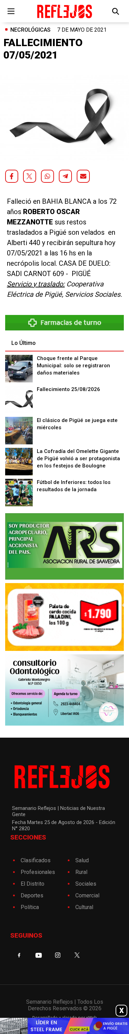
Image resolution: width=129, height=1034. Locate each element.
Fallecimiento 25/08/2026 (68, 389)
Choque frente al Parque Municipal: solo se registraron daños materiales (73, 365)
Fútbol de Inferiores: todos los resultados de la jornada (73, 486)
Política (30, 907)
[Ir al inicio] (64, 11)
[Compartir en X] (29, 176)
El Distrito (32, 883)
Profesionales (38, 872)
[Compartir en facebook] (11, 176)
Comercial (87, 895)
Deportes (32, 895)
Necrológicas (30, 30)
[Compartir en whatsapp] (47, 176)
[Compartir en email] (83, 176)
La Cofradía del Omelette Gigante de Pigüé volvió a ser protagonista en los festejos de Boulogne (78, 458)
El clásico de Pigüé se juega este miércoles (77, 424)
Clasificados (36, 860)
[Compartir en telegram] (65, 176)
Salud (82, 860)
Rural (81, 872)
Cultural (84, 907)
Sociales (85, 883)
